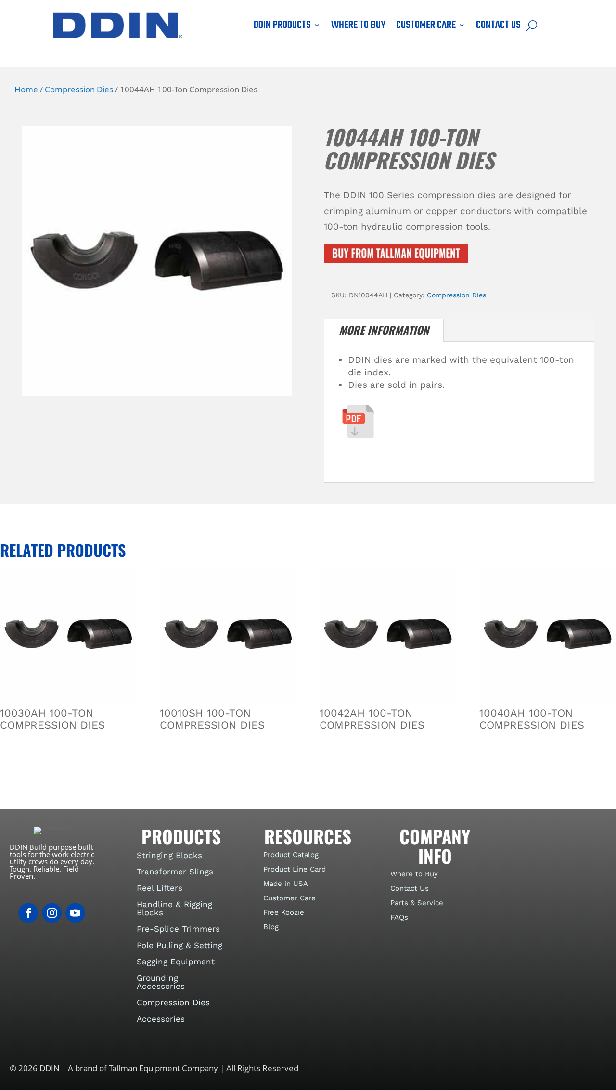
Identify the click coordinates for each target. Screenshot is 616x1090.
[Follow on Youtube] (75, 913)
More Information (384, 330)
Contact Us (498, 27)
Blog (271, 927)
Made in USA (285, 883)
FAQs (399, 917)
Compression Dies (79, 89)
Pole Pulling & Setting (179, 945)
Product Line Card (294, 869)
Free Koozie (283, 912)
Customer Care (426, 27)
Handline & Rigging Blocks (174, 908)
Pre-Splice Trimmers (178, 929)
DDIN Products (282, 27)
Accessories (161, 1019)
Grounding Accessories (161, 982)
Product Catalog (291, 854)
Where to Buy (358, 27)
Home (26, 89)
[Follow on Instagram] (52, 913)
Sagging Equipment (176, 961)
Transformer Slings (175, 871)
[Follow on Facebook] (28, 913)
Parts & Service (416, 902)
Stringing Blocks (169, 855)
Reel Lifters (159, 888)
